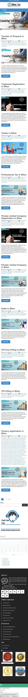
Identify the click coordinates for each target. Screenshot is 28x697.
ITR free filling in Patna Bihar (11, 452)
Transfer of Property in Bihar (12, 37)
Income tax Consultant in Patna (10, 448)
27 (14, 550)
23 (25, 548)
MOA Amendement (7, 612)
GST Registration (6, 639)
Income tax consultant (11, 447)
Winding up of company (8, 618)
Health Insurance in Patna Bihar (7, 446)
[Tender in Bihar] (14, 147)
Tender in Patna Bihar (8, 463)
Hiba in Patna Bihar (17, 446)
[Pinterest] (19, 591)
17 (2, 548)
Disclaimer (5, 648)
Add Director (6, 602)
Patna (4, 42)
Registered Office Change (8, 610)
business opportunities (20, 439)
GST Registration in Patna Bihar (19, 444)
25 (6, 550)
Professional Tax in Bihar (13, 174)
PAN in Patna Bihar (16, 43)
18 (6, 548)
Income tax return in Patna (6, 451)
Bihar (21, 40)
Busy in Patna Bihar (5, 442)
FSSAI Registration (7, 631)
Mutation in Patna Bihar (13, 136)
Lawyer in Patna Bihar (8, 454)
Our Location (6, 645)
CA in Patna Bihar (12, 442)
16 (25, 545)
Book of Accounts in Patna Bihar (10, 438)
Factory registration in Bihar (12, 432)
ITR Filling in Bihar (10, 391)
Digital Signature (7, 634)
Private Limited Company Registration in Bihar (13, 217)
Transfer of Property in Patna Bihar (10, 464)
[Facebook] (3, 591)
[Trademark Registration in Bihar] (14, 103)
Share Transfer (6, 615)
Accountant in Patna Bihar (14, 437)
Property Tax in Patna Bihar (18, 457)
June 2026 (5, 560)
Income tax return (19, 448)
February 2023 (6, 562)
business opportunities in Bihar (7, 441)
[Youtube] (7, 595)
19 (10, 548)
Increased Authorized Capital (9, 607)
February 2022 (6, 565)
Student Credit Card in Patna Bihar (10, 461)
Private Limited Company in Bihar (13, 266)
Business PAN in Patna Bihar (14, 42)
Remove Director (6, 605)
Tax (6, 42)
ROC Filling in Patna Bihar (16, 459)
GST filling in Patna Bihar (8, 444)
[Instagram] (7, 591)
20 (14, 548)
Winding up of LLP (7, 620)
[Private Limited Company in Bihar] (14, 281)
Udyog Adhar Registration (9, 626)
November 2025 (6, 561)
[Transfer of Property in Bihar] (14, 56)
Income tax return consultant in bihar (17, 450)
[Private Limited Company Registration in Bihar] (14, 235)
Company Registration (8, 629)
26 (10, 550)
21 (17, 548)
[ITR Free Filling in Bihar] (14, 365)
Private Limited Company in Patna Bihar (14, 456)
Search (1, 502)
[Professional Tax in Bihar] (14, 190)
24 (2, 550)
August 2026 (5, 558)
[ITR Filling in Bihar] (14, 405)
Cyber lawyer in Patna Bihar (11, 443)
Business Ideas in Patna (11, 439)
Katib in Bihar (8, 308)
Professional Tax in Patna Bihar (7, 457)
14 (17, 545)
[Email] (15, 591)
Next (10, 499)
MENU (5, 10)
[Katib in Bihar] (14, 323)
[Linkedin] (11, 591)
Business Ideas (19, 438)
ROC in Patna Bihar (14, 44)
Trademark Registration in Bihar (13, 85)
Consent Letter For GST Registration (11, 636)
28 (17, 550)
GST (2, 42)
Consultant (24, 40)
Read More (6, 76)
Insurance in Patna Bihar (17, 451)
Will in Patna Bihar (21, 464)
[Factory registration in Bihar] (14, 472)
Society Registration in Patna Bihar (12, 92)
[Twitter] (3, 595)
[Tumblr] (23, 591)
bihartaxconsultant (14, 40)
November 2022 (6, 564)
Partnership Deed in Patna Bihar (7, 91)
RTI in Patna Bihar (9, 460)
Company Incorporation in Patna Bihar (16, 90)
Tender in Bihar (9, 133)
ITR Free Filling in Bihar (13, 349)
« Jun (13, 554)
